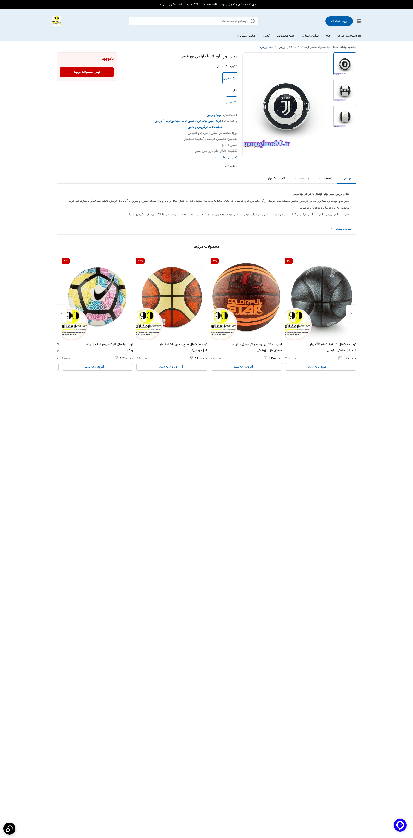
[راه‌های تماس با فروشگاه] (9, 829)
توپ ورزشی (266, 47)
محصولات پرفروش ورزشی (205, 126)
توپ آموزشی (163, 120)
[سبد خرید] (358, 21)
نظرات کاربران (276, 178)
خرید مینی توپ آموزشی (186, 120)
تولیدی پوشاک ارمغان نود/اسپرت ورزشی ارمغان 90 (327, 47)
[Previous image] (248, 104)
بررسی (346, 178)
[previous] (351, 313)
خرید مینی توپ (212, 120)
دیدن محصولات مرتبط (87, 72)
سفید (228, 78)
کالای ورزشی (285, 47)
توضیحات (325, 178)
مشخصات (302, 178)
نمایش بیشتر (343, 229)
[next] (62, 313)
